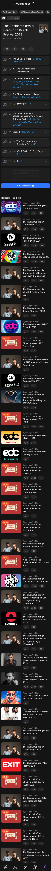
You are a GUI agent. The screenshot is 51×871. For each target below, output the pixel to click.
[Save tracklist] (14, 49)
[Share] (31, 49)
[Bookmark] (22, 49)
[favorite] (6, 49)
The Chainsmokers (9, 12)
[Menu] (11, 3)
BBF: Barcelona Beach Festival (32, 12)
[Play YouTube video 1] (3, 18)
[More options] (46, 59)
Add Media (15, 18)
